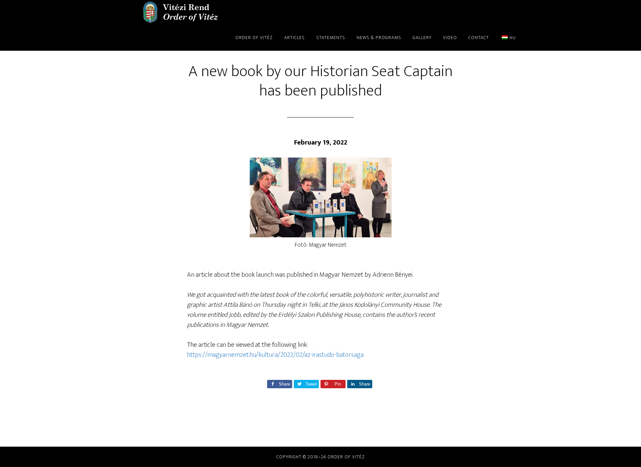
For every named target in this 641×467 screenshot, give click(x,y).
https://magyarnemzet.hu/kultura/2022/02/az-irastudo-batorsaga (275, 355)
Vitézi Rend (180, 12)
